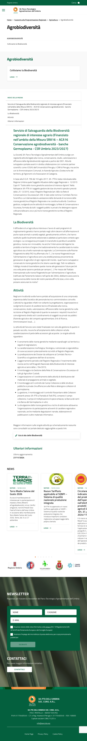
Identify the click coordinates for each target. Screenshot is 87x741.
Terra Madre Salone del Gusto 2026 (22, 492)
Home (9, 19)
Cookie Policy (58, 734)
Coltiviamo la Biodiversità (17, 44)
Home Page (29, 734)
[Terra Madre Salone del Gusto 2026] (22, 478)
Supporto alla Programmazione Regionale (30, 19)
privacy (48, 627)
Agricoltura (53, 19)
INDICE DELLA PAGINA (15, 97)
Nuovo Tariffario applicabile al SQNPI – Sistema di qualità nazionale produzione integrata (55, 497)
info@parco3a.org (43, 723)
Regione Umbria (12, 2)
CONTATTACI (19, 669)
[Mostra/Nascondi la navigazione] (3, 10)
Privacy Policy (43, 734)
